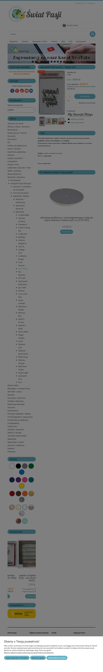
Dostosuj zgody (38, 658)
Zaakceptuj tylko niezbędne (17, 658)
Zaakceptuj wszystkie (57, 658)
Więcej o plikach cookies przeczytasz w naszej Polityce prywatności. (29, 652)
